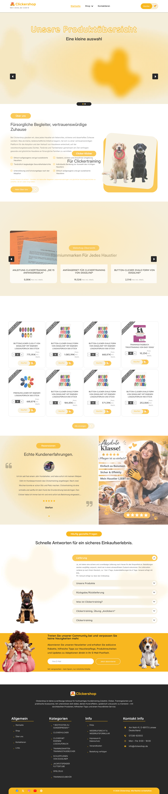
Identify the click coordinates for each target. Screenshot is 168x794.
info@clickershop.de (138, 746)
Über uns (19, 736)
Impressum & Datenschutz (94, 739)
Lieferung (82, 557)
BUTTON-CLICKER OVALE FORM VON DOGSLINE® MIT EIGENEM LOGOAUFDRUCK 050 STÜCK (65, 394)
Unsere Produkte (86, 583)
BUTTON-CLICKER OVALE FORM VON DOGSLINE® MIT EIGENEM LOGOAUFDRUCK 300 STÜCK (102, 346)
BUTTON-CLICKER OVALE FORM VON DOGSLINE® (84, 271)
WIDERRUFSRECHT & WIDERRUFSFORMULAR (99, 732)
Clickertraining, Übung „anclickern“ (96, 611)
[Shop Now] (27, 363)
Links (18, 748)
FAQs (91, 725)
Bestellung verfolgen (98, 751)
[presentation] (13, 76)
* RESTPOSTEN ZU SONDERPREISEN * (61, 726)
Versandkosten (95, 746)
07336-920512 (136, 735)
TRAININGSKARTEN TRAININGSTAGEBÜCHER (128, 327)
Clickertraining (85, 620)
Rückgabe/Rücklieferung (91, 592)
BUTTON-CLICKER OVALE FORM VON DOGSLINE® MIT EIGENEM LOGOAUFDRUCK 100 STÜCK (140, 394)
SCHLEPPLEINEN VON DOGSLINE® (60, 757)
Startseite (76, 6)
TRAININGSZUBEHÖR (62, 777)
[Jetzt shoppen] (149, 6)
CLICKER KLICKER (61, 732)
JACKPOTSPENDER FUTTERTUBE (61, 764)
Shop (87, 6)
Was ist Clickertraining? (90, 601)
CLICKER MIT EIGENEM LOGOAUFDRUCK (14, 326)
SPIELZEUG (58, 771)
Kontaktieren (104, 6)
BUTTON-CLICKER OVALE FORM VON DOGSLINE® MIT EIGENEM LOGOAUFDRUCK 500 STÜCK (65, 346)
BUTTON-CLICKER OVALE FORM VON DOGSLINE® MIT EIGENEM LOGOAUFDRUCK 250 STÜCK (102, 394)
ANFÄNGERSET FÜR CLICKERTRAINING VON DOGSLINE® (33, 271)
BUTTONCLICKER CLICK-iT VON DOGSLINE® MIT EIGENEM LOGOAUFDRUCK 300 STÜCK (27, 346)
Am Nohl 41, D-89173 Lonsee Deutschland (142, 729)
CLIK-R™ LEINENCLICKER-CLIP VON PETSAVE (134, 271)
